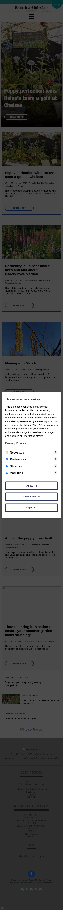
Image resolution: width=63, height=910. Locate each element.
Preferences (18, 459)
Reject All (31, 507)
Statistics (16, 465)
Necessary (17, 452)
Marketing (16, 472)
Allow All (31, 485)
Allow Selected (31, 496)
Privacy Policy (15, 443)
